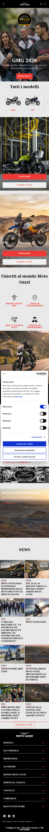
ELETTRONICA (11, 750)
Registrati (24, 76)
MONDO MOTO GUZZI (14, 774)
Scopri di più (24, 262)
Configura (24, 177)
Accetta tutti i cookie (24, 444)
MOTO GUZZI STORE (14, 806)
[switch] (43, 413)
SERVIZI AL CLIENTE (14, 782)
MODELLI (8, 742)
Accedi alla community (17, 462)
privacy (19, 396)
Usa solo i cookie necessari (24, 457)
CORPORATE (9, 798)
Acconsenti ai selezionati (24, 450)
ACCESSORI (9, 766)
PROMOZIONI (10, 758)
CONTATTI (9, 790)
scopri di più (24, 185)
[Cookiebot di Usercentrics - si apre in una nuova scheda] (36, 373)
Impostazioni (37, 437)
